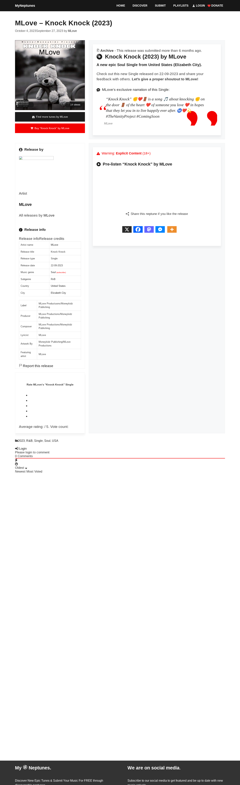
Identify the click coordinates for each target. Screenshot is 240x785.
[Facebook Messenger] (160, 230)
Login (200, 5)
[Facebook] (138, 230)
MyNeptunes (25, 6)
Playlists (180, 5)
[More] (172, 230)
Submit (160, 5)
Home (120, 5)
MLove (49, 215)
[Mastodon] (149, 230)
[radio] (55, 395)
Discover (140, 5)
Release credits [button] (51, 239)
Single (38, 440)
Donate (217, 5)
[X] (127, 230)
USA (55, 440)
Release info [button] (29, 239)
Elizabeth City (58, 292)
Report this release (37, 366)
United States (58, 285)
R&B (29, 440)
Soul (53, 272)
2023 (21, 440)
